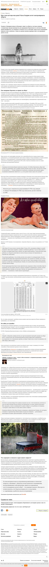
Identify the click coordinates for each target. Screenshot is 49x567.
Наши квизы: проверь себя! (14, 4)
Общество (7, 13)
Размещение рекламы (45, 561)
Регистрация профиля (36, 1)
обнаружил (13, 349)
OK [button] (25, 565)
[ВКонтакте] (2, 560)
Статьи (3, 13)
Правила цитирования (25, 560)
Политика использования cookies (7, 541)
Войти (43, 1)
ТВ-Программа (37, 531)
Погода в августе (4, 4)
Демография (4, 514)
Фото (18, 536)
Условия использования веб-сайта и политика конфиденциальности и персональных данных (18, 540)
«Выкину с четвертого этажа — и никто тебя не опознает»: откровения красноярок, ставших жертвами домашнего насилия (24, 358)
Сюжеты (19, 534)
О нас (2, 529)
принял (19, 384)
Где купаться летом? (18, 5)
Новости (19, 529)
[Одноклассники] (3, 560)
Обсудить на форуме (43, 510)
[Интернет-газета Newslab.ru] (6, 9)
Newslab (24, 494)
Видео (35, 536)
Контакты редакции (6, 536)
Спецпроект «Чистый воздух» (6, 5)
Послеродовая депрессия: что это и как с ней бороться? (15, 507)
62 (8, 22)
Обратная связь (5, 531)
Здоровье (10, 514)
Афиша (35, 529)
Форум (35, 534)
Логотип (3, 534)
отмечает (10, 185)
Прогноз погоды (16, 1)
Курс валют (28, 1)
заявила (15, 70)
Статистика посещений (36, 560)
